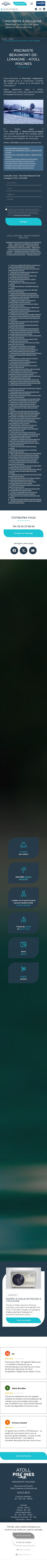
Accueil (4, 39)
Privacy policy (24, 1554)
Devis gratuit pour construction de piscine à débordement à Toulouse (23, 249)
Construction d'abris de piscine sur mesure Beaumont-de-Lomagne (23, 305)
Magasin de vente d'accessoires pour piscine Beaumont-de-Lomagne (23, 444)
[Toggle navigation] (31, 4)
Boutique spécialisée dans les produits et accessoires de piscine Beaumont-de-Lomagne (23, 294)
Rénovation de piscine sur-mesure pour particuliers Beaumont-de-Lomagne (22, 482)
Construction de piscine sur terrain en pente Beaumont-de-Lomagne (23, 343)
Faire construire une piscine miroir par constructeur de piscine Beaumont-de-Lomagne (24, 433)
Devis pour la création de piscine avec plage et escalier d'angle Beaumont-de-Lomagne (24, 419)
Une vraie (23, 878)
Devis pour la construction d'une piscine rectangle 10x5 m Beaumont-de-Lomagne (22, 403)
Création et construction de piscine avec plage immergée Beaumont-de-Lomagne (24, 384)
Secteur (11, 39)
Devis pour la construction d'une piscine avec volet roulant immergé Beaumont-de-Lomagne (24, 400)
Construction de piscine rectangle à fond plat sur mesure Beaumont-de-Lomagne (24, 333)
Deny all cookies (24, 1542)
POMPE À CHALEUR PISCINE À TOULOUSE (23, 1299)
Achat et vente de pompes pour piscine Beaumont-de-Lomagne (22, 280)
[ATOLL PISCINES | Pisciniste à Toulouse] (6, 3)
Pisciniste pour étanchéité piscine (17, 155)
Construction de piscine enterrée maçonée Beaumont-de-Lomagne (23, 326)
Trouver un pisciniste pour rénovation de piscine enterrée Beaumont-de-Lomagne (22, 493)
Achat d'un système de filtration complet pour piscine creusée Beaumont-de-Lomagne (24, 266)
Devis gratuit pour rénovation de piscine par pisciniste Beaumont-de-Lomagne (23, 393)
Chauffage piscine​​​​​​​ (11, 165)
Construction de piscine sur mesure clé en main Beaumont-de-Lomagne (23, 340)
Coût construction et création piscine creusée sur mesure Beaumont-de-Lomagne (24, 370)
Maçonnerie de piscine (12, 159)
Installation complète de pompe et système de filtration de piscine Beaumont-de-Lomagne (24, 440)
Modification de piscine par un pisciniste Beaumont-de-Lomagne (22, 451)
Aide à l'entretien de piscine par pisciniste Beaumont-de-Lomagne (22, 290)
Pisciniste (8, 148)
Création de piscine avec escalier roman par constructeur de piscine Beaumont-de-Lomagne (24, 380)
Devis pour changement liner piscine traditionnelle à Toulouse (23, 245)
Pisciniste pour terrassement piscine (17, 150)
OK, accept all (24, 1535)
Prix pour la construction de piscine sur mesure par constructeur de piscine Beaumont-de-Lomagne (24, 471)
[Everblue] (41, 2)
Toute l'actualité (23, 1320)
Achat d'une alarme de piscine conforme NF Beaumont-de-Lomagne (23, 269)
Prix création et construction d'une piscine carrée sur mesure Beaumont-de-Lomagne (23, 459)
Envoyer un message (23, 533)
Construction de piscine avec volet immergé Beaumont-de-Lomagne (23, 322)
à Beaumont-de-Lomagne (20, 148)
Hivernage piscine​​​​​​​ (11, 161)
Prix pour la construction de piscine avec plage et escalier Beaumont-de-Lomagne (24, 466)
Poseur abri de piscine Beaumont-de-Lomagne (25, 453)
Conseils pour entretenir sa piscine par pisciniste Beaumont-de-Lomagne (21, 301)
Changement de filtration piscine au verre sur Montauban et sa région (24, 253)
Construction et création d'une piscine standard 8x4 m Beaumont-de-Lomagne (21, 347)
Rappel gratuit (20, 3)
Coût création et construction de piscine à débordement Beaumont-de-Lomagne (22, 373)
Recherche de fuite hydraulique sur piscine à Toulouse (23, 246)
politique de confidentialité (22, 215)
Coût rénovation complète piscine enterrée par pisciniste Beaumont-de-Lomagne (24, 377)
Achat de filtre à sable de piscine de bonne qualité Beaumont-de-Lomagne (23, 273)
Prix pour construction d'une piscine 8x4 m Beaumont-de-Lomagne (23, 463)
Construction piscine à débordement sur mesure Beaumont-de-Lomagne (22, 363)
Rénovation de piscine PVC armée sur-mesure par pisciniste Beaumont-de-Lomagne (24, 479)
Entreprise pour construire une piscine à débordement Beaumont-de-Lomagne (22, 426)
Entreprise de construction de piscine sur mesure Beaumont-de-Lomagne (22, 422)
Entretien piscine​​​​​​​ (11, 168)
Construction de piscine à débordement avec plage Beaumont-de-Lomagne (23, 312)
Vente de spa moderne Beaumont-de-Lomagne (25, 499)
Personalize (24, 1550)
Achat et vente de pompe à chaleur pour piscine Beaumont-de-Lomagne (22, 276)
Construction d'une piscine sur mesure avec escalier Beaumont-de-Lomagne (23, 308)
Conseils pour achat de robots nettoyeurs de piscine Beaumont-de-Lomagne (23, 298)
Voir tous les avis (23, 1456)
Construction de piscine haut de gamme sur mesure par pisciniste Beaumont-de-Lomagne (23, 329)
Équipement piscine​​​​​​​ (12, 163)
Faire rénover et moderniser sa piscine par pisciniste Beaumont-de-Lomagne (23, 436)
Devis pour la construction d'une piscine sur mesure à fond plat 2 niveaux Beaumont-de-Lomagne (23, 407)
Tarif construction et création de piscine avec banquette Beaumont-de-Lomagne (24, 489)
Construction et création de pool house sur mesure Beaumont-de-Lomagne (23, 359)
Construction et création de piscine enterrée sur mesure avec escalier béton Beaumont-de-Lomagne (24, 355)
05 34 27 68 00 (10, 9)
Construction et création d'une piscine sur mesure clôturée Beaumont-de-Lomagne (23, 350)
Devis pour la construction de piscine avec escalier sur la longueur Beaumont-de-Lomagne (24, 412)
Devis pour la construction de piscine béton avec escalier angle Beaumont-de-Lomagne (23, 415)
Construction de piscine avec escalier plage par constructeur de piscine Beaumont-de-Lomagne (24, 315)
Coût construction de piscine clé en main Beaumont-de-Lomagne (22, 366)
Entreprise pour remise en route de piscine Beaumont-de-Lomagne (23, 429)
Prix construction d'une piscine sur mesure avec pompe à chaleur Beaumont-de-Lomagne (23, 456)
